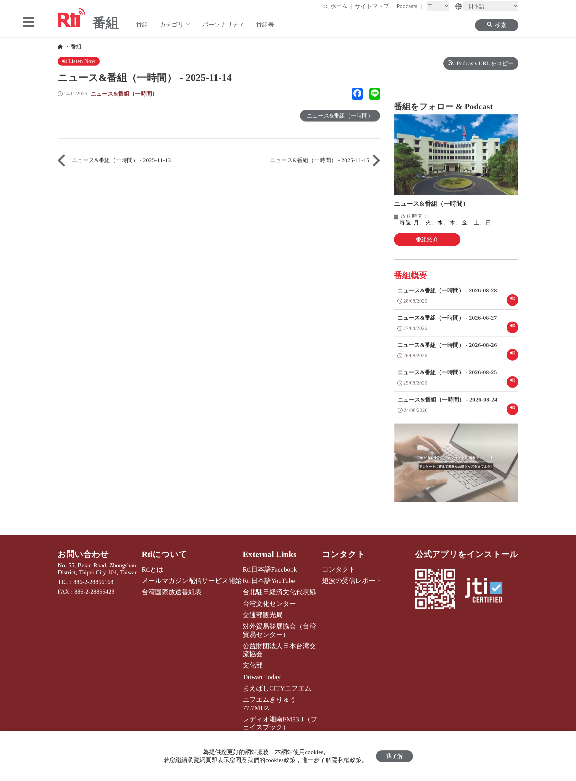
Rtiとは (152, 569)
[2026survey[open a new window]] (456, 467)
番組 (142, 24)
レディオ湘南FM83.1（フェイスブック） (280, 723)
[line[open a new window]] (374, 94)
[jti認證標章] (488, 591)
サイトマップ (374, 6)
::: (324, 6)
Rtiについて (164, 554)
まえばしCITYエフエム (277, 688)
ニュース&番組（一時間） (124, 94)
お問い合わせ (83, 554)
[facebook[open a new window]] (357, 94)
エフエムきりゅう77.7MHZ (269, 703)
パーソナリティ (223, 24)
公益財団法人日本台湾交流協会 (279, 649)
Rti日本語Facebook (270, 569)
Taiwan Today (262, 676)
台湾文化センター (269, 603)
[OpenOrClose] (28, 22)
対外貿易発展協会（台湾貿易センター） (279, 630)
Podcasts (409, 6)
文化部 (253, 665)
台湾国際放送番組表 (172, 592)
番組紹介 (427, 239)
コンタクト (343, 554)
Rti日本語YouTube (269, 580)
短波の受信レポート (352, 580)
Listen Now (81, 61)
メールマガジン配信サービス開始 (192, 580)
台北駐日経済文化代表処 (279, 592)
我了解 (394, 756)
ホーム (341, 6)
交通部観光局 (263, 615)
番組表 (265, 24)
